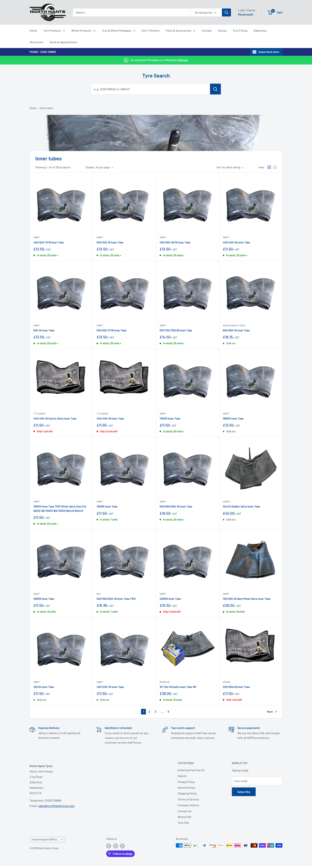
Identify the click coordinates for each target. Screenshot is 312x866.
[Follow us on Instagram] (115, 845)
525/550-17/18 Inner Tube (111, 330)
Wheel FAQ (184, 817)
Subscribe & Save (268, 51)
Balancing (260, 30)
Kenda (226, 682)
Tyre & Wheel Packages (116, 30)
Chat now (182, 60)
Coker (226, 501)
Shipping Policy (187, 793)
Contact (207, 30)
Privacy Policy (186, 781)
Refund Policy (186, 787)
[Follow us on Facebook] (108, 845)
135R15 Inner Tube (107, 506)
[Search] (226, 12)
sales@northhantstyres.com (56, 805)
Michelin (165, 682)
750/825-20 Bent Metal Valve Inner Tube (246, 598)
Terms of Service (188, 799)
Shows (222, 30)
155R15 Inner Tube (43, 598)
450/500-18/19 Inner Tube (175, 242)
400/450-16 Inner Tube (110, 686)
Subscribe (243, 791)
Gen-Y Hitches (151, 30)
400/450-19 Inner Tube (236, 242)
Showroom (36, 42)
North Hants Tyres (234, 325)
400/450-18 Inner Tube (110, 418)
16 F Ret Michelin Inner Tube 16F (178, 686)
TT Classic (39, 413)
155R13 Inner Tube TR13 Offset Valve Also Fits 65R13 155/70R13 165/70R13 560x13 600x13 (59, 508)
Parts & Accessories (178, 30)
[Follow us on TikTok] (122, 845)
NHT (99, 593)
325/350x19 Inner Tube (236, 686)
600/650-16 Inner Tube (236, 330)
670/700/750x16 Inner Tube (176, 330)
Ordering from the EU (191, 770)
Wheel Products (81, 30)
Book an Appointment (63, 42)
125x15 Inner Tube (43, 686)
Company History (188, 805)
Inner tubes (46, 108)
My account (245, 14)
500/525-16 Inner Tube (110, 242)
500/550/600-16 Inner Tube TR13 (116, 598)
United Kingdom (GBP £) (44, 839)
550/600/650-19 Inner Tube (176, 506)
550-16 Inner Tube (43, 330)
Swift (36, 237)
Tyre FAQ (183, 822)
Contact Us (185, 811)
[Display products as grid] (269, 167)
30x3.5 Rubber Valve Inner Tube (241, 506)
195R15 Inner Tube (233, 418)
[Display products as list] (275, 167)
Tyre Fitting (240, 30)
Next (270, 711)
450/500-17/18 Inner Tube (48, 242)
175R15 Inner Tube (170, 418)
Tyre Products (52, 30)
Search (182, 776)
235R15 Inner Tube (170, 598)
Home (33, 30)
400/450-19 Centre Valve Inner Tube (54, 418)
